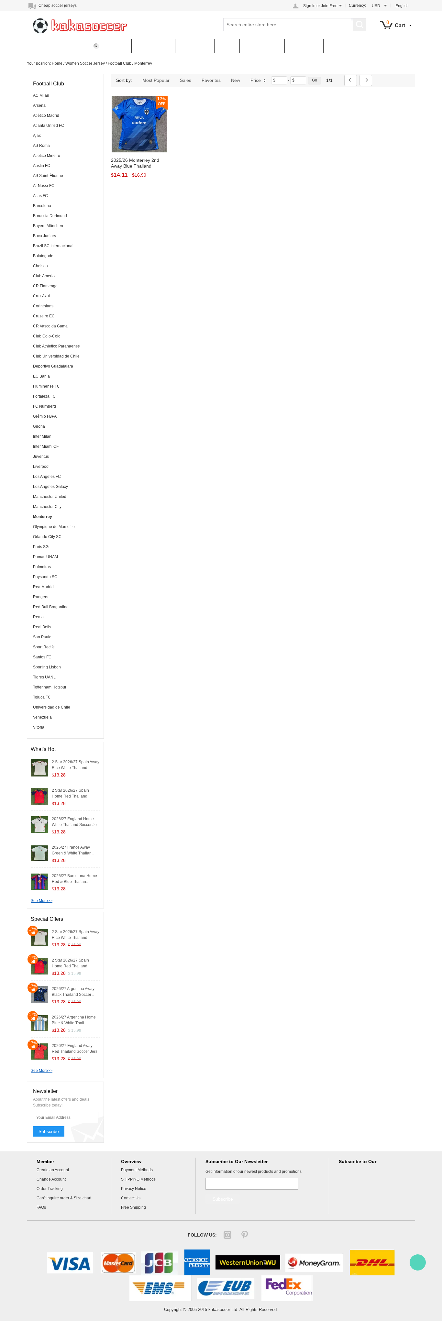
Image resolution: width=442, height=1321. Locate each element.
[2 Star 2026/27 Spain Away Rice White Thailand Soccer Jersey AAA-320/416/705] (39, 767)
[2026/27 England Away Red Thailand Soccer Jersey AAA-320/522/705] (39, 1051)
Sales (185, 80)
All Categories (49, 46)
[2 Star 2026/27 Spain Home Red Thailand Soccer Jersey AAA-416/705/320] (39, 796)
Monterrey (143, 63)
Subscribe (49, 1131)
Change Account (51, 1179)
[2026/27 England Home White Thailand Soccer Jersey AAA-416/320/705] (39, 824)
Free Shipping (133, 1207)
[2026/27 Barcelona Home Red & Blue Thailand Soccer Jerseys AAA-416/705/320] (39, 881)
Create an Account (53, 1170)
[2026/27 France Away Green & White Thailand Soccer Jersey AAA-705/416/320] (39, 853)
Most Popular (156, 80)
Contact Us (304, 46)
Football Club (119, 63)
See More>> (41, 900)
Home (117, 46)
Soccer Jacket (262, 46)
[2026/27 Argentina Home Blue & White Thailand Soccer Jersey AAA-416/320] (39, 1022)
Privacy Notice (133, 1188)
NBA (226, 46)
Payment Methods (137, 1170)
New (235, 80)
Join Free (329, 6)
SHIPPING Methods (138, 1179)
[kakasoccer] (418, 1262)
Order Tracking (50, 1188)
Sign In (309, 6)
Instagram (227, 1234)
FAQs (337, 46)
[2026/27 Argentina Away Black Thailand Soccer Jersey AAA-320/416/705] (39, 994)
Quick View (139, 138)
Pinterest (244, 1234)
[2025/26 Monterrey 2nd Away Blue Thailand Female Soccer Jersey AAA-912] (139, 124)
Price (255, 80)
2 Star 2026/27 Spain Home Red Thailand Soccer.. (70, 796)
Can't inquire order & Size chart (64, 1198)
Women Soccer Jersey (85, 63)
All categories (153, 46)
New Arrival (194, 46)
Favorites (211, 80)
